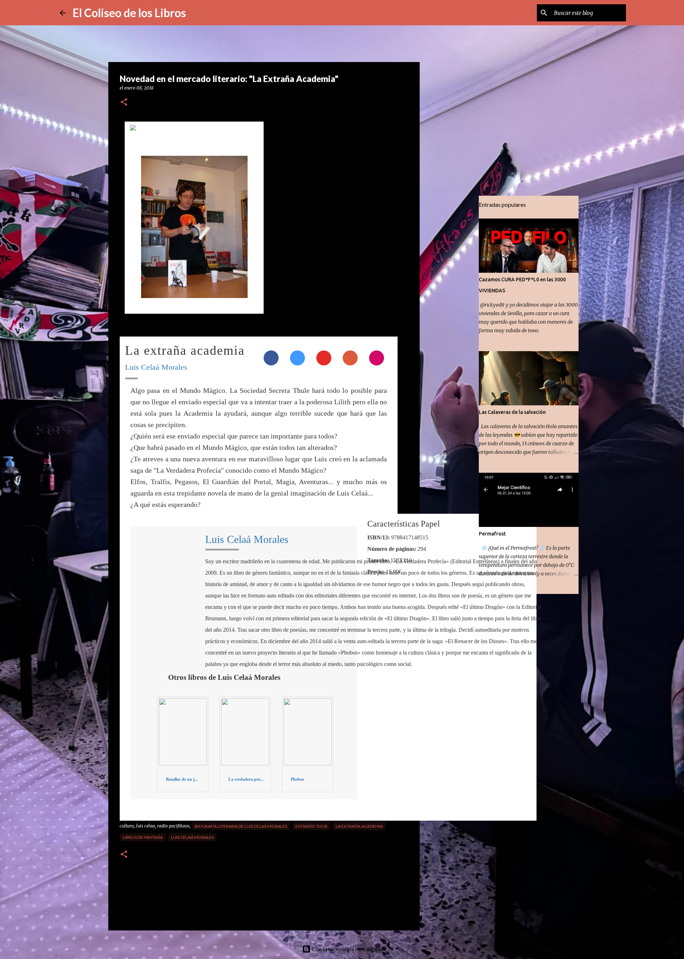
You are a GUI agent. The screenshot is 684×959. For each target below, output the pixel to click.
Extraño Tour (311, 826)
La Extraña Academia (359, 826)
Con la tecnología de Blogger (346, 948)
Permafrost (492, 534)
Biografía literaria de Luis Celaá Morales (241, 826)
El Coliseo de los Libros (129, 13)
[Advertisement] (456, 308)
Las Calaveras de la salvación (512, 412)
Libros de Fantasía (143, 837)
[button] (124, 102)
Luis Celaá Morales (156, 367)
